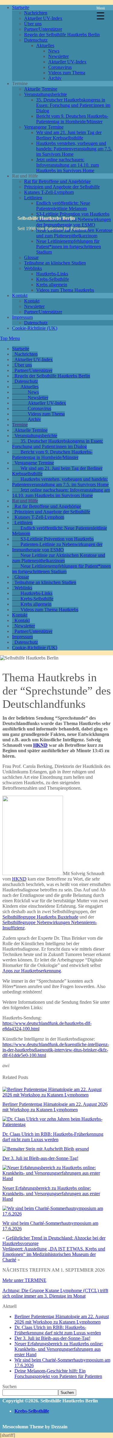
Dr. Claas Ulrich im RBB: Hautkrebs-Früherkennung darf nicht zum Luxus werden (52, 1136)
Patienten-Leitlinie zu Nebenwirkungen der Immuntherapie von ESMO (57, 547)
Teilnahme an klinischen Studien (55, 262)
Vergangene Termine (44, 127)
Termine (20, 424)
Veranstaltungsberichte (45, 94)
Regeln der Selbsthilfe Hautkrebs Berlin (62, 34)
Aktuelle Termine (40, 88)
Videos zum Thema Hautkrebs (65, 290)
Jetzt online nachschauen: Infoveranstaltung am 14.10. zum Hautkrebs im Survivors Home (67, 165)
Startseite (20, 7)
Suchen (9, 1386)
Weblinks (33, 268)
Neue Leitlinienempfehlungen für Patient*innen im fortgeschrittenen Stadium (68, 247)
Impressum (22, 317)
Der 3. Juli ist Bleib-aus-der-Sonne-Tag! (40, 1158)
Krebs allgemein (51, 284)
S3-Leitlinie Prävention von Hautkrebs (72, 214)
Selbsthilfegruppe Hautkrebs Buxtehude (40, 917)
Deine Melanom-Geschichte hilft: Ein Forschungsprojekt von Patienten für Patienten (58, 1373)
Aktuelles (45, 45)
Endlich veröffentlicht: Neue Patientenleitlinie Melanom (63, 206)
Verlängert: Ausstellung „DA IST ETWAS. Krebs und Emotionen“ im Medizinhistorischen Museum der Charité (53, 1254)
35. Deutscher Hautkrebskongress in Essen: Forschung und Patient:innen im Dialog (73, 105)
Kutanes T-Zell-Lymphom (49, 192)
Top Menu (10, 338)
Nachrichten (35, 12)
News (53, 50)
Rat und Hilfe (25, 500)
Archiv (54, 78)
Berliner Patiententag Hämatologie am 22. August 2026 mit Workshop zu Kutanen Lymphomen (55, 1107)
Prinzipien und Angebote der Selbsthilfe (62, 186)
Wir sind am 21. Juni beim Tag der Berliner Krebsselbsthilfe (69, 135)
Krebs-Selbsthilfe (52, 279)
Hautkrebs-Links (52, 273)
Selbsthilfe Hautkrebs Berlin (46, 218)
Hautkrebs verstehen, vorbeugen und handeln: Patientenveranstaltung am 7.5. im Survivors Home (74, 149)
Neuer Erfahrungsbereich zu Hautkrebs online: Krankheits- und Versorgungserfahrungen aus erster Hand (51, 1194)
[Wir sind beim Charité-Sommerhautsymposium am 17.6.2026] (56, 1213)
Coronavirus (60, 67)
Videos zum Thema (66, 72)
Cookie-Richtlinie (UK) (34, 328)
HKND (40, 745)
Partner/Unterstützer (43, 29)
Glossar (31, 257)
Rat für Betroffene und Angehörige (57, 181)
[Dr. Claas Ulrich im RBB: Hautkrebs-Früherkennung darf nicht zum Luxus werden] (56, 1124)
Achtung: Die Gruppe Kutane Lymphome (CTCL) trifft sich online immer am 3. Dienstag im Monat (55, 1293)
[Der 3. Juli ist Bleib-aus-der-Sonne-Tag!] (45, 1148)
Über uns (33, 23)
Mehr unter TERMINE (24, 1280)
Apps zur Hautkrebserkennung (31, 970)
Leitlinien (33, 197)
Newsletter (58, 56)
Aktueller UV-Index (43, 18)
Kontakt (19, 295)
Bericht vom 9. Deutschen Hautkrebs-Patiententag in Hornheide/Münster (72, 119)
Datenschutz (36, 40)
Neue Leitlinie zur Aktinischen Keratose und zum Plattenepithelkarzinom (58, 558)
